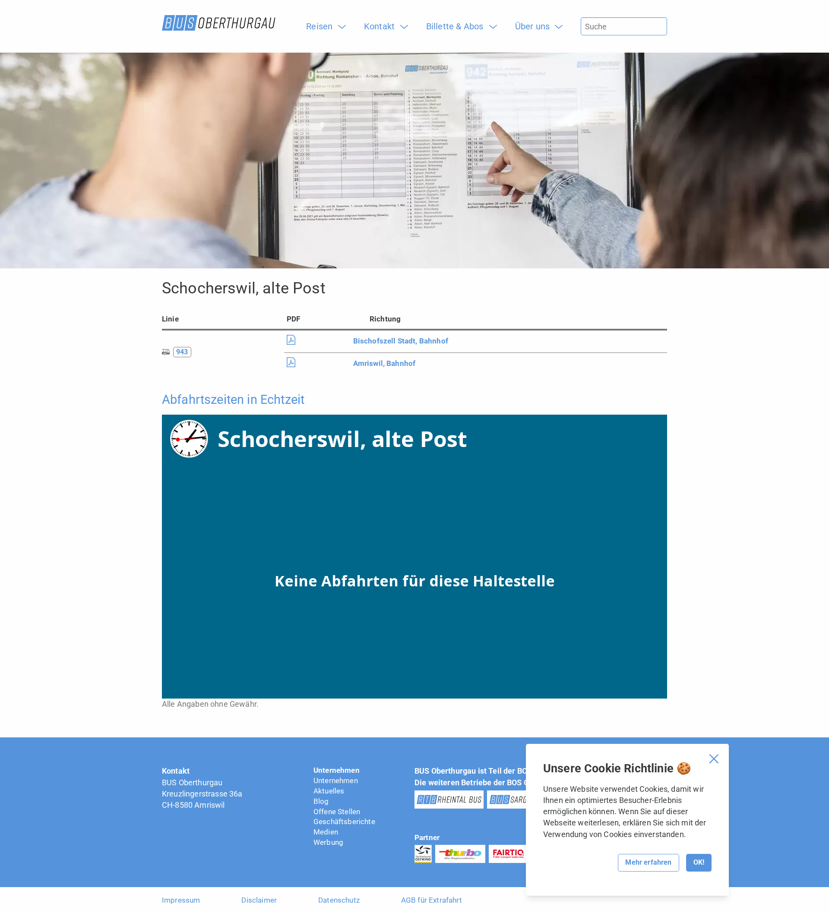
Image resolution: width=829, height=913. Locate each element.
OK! (698, 862)
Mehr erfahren (648, 862)
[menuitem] (322, 26)
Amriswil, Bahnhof (384, 363)
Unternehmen (336, 770)
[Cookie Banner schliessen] (714, 759)
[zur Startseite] (218, 23)
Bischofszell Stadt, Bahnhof (400, 341)
